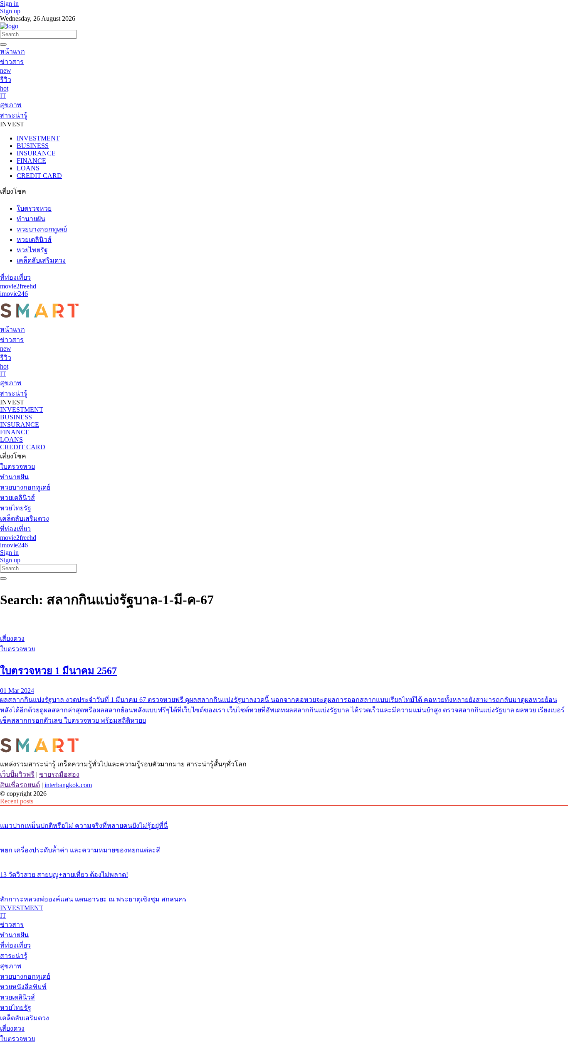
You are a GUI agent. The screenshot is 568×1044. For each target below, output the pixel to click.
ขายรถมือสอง (59, 774)
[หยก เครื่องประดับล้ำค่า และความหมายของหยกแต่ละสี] (284, 834)
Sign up (10, 11)
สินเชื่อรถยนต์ (20, 784)
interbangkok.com (68, 784)
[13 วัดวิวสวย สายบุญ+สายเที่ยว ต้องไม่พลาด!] (284, 859)
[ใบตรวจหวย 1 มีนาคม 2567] (284, 623)
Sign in (9, 3)
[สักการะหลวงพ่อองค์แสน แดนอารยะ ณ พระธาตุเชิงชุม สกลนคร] (284, 883)
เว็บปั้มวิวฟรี (17, 774)
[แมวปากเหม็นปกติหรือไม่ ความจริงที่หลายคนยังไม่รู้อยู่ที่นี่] (284, 810)
